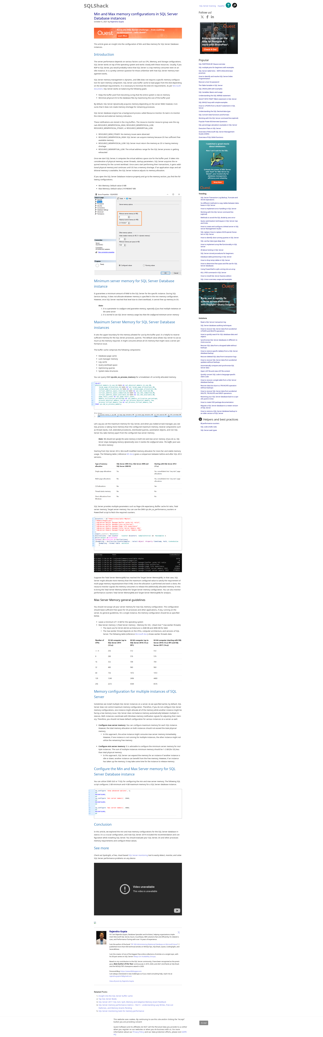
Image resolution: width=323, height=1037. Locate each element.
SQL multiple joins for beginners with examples (216, 67)
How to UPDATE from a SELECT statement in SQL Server (217, 107)
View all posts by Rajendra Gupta (121, 981)
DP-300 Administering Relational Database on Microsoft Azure (154, 944)
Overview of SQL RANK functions (211, 137)
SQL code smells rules (209, 427)
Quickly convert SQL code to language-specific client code (218, 375)
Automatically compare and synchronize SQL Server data (217, 366)
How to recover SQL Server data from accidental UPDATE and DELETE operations (219, 330)
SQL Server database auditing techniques (216, 325)
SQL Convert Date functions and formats (214, 115)
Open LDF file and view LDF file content (215, 371)
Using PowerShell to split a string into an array (218, 269)
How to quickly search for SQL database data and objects (219, 335)
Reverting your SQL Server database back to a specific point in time (219, 397)
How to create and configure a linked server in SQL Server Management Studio (220, 227)
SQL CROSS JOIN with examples (210, 89)
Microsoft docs (141, 634)
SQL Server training (207, 6)
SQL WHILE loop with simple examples (213, 102)
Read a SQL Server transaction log (213, 322)
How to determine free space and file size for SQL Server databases (219, 264)
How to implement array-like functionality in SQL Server (219, 245)
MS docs (130, 454)
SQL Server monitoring (138, 855)
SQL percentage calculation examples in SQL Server (218, 125)
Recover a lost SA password (209, 82)
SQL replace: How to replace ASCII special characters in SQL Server (219, 233)
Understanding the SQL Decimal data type (214, 111)
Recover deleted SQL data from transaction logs (218, 356)
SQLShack (96, 5)
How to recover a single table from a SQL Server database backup (218, 381)
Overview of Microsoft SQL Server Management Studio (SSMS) (216, 133)
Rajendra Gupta (117, 21)
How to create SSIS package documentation (217, 402)
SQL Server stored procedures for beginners (217, 253)
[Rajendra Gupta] (101, 944)
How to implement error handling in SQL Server (218, 208)
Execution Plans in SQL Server (210, 128)
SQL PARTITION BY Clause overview (212, 64)
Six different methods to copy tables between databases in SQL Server (220, 204)
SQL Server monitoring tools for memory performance (121, 1011)
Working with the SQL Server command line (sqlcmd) (218, 118)
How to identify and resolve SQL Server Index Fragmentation (216, 77)
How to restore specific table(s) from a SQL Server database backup (219, 352)
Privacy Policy (138, 1032)
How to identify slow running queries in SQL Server (220, 237)
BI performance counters (210, 423)
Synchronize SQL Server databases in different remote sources (219, 341)
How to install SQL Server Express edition (216, 276)
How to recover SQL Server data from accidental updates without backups (219, 361)
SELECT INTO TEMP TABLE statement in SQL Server (218, 99)
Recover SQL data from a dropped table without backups (219, 346)
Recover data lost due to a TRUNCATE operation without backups (218, 386)
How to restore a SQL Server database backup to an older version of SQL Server (219, 412)
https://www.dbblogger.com (131, 971)
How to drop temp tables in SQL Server (215, 260)
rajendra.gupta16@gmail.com (120, 976)
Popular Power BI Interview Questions (213, 121)
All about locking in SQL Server (212, 250)
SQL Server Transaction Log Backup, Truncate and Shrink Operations (219, 198)
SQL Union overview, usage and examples (216, 279)
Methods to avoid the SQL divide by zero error (218, 217)
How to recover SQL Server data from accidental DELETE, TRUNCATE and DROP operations (219, 392)
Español (221, 6)
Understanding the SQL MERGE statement (215, 95)
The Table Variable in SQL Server (211, 85)
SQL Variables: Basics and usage (210, 92)
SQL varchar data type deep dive (213, 241)
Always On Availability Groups (144, 956)
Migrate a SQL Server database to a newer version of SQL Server (219, 406)
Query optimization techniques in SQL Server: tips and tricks (219, 222)
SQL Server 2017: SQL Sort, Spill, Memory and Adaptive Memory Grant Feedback (132, 1002)
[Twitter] (178, 932)
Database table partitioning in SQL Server (216, 257)
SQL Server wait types (209, 430)
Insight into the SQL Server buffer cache (116, 996)
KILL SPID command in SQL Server (213, 272)
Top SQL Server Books (108, 999)
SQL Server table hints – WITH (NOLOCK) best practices (216, 72)
